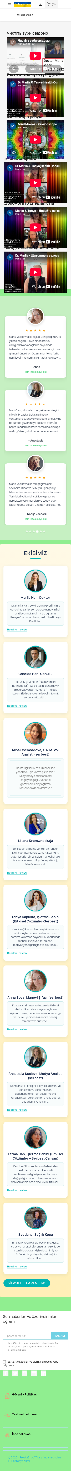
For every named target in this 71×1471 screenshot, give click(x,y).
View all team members (26, 1283)
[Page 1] (27, 531)
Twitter (15, 1373)
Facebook (5, 1373)
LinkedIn (43, 1373)
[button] (35, 347)
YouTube (24, 1373)
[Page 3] (34, 531)
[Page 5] (41, 531)
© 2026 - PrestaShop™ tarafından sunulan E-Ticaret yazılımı (34, 1459)
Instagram (34, 1373)
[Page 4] (37, 531)
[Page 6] (44, 531)
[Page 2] (30, 531)
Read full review (17, 629)
